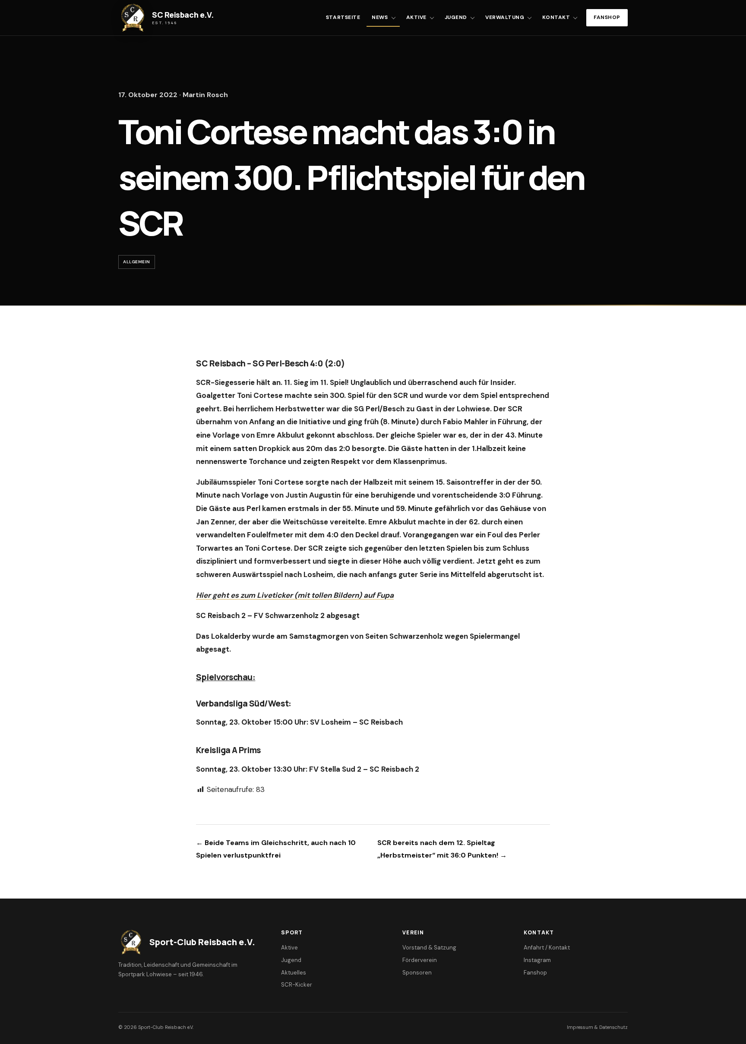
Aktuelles (293, 972)
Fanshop (607, 17)
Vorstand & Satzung (429, 947)
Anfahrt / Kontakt (547, 947)
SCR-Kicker (296, 984)
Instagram (537, 960)
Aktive (416, 17)
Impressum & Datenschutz (597, 1027)
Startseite (343, 17)
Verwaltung (504, 17)
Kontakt (556, 17)
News (380, 17)
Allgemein (136, 262)
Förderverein (419, 960)
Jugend (456, 17)
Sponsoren (417, 972)
